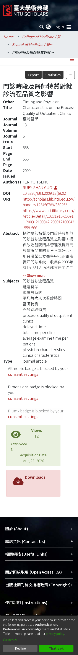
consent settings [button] (23, 374)
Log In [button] (59, 26)
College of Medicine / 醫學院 (43, 36)
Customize (10, 639)
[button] (34, 275)
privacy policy (55, 633)
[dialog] (39, 635)
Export (33, 74)
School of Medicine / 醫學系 (33, 44)
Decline (20, 648)
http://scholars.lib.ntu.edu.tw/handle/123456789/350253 (49, 201)
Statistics (53, 74)
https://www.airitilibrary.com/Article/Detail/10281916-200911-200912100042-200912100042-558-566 (49, 219)
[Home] (25, 9)
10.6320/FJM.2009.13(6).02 (44, 193)
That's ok (56, 648)
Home (8, 36)
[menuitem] (49, 27)
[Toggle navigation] (69, 27)
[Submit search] (41, 26)
